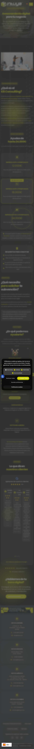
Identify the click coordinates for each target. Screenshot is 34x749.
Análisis (18, 370)
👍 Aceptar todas (23, 378)
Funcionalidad (18, 373)
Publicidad (26, 370)
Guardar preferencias (17, 382)
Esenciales (10, 370)
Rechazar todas (10, 378)
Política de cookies (17, 387)
